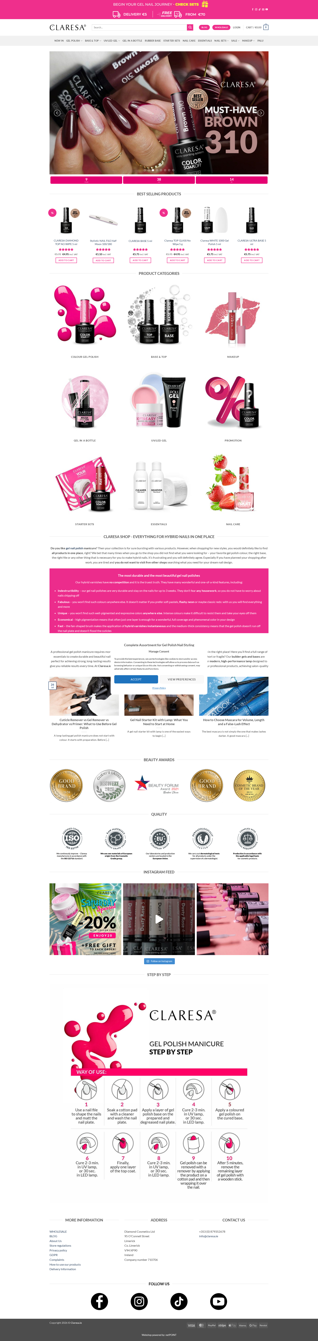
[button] (236, 27)
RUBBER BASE (153, 40)
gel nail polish (74, 548)
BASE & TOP (92, 40)
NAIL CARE (189, 40)
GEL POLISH (73, 40)
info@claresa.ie (208, 1236)
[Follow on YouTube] (267, 9)
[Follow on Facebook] (253, 9)
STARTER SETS (171, 40)
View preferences (182, 679)
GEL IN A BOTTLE (132, 40)
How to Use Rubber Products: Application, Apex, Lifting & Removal (234, 722)
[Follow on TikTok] (260, 9)
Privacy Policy (159, 688)
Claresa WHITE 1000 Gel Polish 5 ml (214, 242)
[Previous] (57, 113)
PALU (260, 40)
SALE (234, 40)
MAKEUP (247, 40)
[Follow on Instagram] (256, 9)
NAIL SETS (220, 40)
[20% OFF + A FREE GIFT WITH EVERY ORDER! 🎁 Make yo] (85, 919)
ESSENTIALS (205, 40)
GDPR (54, 1255)
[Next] (260, 113)
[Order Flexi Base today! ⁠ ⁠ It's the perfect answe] (232, 919)
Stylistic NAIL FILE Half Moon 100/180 (103, 242)
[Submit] (190, 27)
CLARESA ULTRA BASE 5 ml (252, 242)
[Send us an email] (263, 9)
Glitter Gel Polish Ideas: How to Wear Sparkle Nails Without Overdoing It (84, 722)
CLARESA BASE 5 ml (140, 240)
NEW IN (59, 40)
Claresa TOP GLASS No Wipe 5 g (177, 242)
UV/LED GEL (111, 40)
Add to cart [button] (66, 260)
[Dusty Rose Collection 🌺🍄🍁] (159, 919)
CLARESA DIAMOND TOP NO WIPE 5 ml (66, 242)
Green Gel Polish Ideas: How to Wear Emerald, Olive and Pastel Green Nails (159, 722)
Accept (136, 679)
